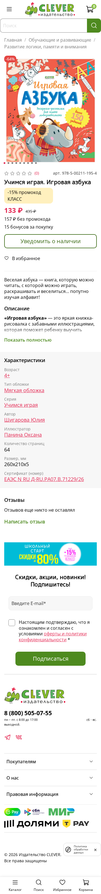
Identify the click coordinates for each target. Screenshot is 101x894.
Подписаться (50, 658)
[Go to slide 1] (4, 163)
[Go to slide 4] (16, 163)
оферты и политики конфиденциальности (53, 637)
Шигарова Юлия (24, 420)
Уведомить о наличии (50, 241)
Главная (13, 40)
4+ (7, 375)
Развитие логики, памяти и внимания (45, 47)
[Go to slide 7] (28, 163)
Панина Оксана (23, 435)
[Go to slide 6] (24, 163)
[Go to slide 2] (8, 163)
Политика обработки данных (81, 849)
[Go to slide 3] (12, 163)
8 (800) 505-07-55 (28, 713)
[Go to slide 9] (36, 163)
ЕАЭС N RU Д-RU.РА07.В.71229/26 (44, 479)
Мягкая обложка (24, 390)
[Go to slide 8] (32, 163)
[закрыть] (95, 849)
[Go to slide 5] (20, 163)
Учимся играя (21, 405)
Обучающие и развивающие (60, 40)
